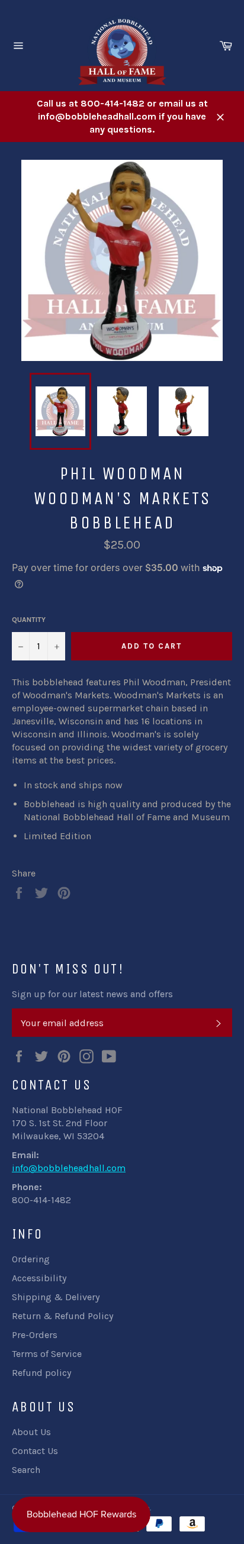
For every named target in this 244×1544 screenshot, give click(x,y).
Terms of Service (47, 1353)
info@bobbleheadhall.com (69, 1168)
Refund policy (41, 1372)
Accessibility (39, 1278)
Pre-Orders (34, 1334)
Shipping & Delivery (55, 1297)
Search (26, 1469)
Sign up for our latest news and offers (92, 994)
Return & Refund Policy (62, 1315)
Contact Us (35, 1450)
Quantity (29, 619)
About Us (31, 1431)
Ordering (31, 1259)
